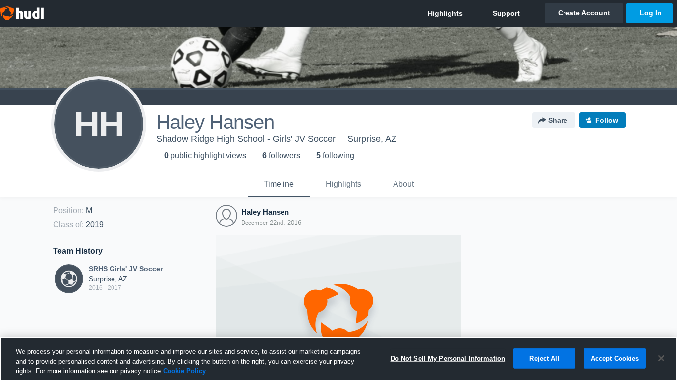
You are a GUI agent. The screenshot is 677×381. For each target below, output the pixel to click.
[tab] (279, 184)
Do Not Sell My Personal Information (448, 358)
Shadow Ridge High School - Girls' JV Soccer (246, 139)
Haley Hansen (265, 212)
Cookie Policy (184, 371)
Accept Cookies (615, 358)
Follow (606, 120)
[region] (338, 359)
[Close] (661, 358)
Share (557, 120)
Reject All (544, 358)
